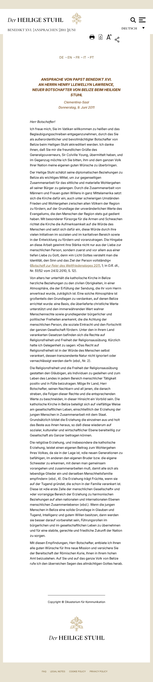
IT (84, 57)
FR (77, 57)
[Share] (129, 40)
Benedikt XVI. (20, 30)
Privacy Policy (98, 671)
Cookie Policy (77, 671)
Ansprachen (46, 30)
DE (61, 57)
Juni (72, 30)
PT (92, 57)
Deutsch (130, 29)
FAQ (44, 671)
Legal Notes (57, 671)
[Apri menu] (142, 20)
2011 (63, 30)
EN (70, 57)
